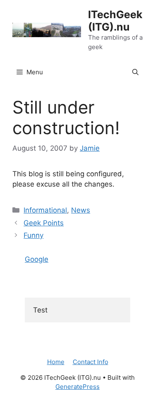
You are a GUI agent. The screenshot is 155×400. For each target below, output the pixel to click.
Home (55, 362)
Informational (45, 210)
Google (36, 259)
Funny (33, 235)
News (80, 210)
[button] (135, 72)
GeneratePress (77, 387)
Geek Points (44, 223)
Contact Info (90, 362)
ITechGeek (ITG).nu (115, 20)
